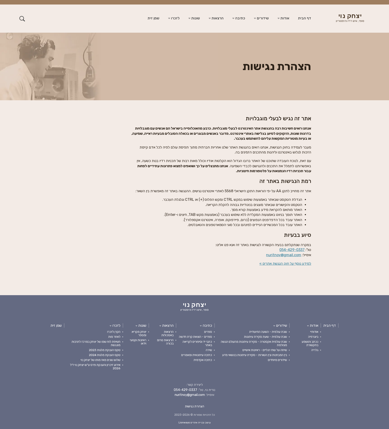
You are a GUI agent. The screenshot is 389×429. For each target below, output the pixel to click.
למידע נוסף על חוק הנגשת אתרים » (285, 263)
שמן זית (153, 18)
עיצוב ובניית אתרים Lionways (195, 422)
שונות (195, 18)
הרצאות (217, 18)
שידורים (262, 18)
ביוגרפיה (313, 336)
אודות (284, 18)
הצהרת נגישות (194, 406)
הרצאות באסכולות (167, 333)
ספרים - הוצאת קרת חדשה (195, 336)
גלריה (314, 350)
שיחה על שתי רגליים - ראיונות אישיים (264, 350)
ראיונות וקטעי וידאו (138, 341)
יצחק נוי (350, 18)
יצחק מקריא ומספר (139, 333)
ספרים (208, 331)
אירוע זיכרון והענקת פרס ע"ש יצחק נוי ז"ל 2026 (95, 366)
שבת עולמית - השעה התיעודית (268, 331)
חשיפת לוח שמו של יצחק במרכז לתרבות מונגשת (96, 343)
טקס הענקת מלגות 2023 (104, 350)
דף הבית (304, 18)
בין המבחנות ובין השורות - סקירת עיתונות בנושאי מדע (254, 355)
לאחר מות (114, 336)
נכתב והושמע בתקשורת (310, 343)
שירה (209, 350)
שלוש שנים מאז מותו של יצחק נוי (100, 360)
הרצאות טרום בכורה (165, 341)
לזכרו (175, 18)
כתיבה (239, 18)
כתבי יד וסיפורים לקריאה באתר (197, 343)
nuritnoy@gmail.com (283, 255)
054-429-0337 (292, 250)
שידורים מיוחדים (277, 360)
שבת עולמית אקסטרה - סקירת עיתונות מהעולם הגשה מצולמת (254, 343)
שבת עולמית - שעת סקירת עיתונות (265, 336)
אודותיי (314, 331)
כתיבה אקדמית (203, 360)
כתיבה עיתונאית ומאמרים (196, 355)
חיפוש (22, 18)
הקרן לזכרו (113, 331)
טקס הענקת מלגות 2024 (104, 355)
